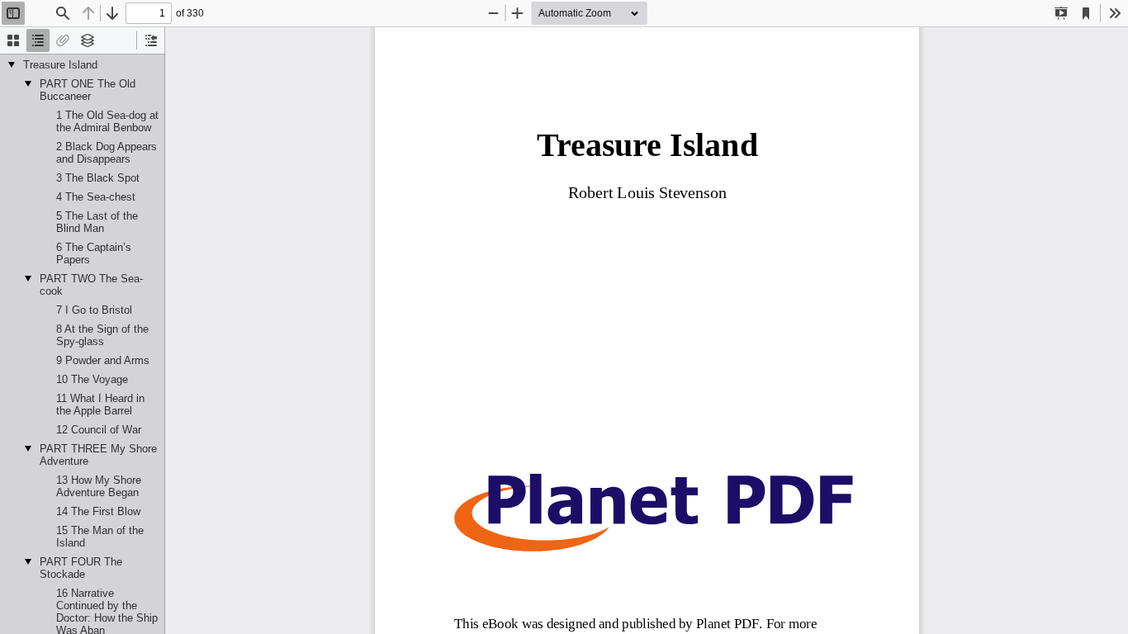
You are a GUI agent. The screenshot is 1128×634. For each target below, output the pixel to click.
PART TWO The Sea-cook (91, 284)
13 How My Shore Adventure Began (98, 486)
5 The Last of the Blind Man (97, 222)
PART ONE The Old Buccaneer (87, 90)
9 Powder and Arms (102, 360)
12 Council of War (98, 429)
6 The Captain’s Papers (93, 253)
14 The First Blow (98, 511)
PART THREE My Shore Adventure (98, 454)
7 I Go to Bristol (94, 310)
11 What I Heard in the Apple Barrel (100, 404)
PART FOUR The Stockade (81, 568)
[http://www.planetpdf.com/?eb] (652, 513)
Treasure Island (60, 65)
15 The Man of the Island (100, 536)
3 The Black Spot (98, 178)
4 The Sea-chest (95, 197)
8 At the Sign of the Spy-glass (102, 335)
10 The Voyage (92, 379)
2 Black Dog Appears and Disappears (106, 152)
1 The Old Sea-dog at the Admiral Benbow (107, 121)
